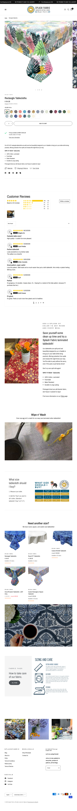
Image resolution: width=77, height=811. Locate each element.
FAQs (62, 396)
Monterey (16, 116)
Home (6, 18)
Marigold (68, 111)
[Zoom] (68, 25)
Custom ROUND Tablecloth (59, 551)
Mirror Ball (11, 116)
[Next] (41, 90)
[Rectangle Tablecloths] (15, 541)
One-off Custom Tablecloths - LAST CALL (14, 593)
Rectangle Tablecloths (10, 556)
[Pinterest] (13, 173)
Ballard (11, 111)
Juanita (55, 111)
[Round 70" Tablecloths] (38, 541)
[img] (18, 230)
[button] (27, 201)
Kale (60, 111)
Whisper (38, 116)
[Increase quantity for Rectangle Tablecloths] (11, 123)
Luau (64, 111)
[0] (71, 9)
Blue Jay (24, 111)
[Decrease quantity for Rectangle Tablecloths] (6, 123)
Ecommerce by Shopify (33, 802)
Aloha (7, 111)
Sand (33, 116)
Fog (42, 111)
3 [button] (38, 303)
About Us (7, 755)
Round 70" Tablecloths (34, 556)
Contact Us (25, 755)
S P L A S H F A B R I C (12, 749)
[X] (10, 173)
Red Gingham (20, 111)
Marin (7, 116)
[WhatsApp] (17, 173)
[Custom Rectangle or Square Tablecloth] (38, 577)
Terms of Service (9, 766)
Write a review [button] (64, 201)
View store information (14, 137)
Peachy (20, 116)
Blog (6, 753)
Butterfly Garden (29, 111)
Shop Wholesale (26, 753)
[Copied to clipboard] (21, 173)
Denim (38, 111)
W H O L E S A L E (28, 749)
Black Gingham (16, 111)
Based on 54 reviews (13, 203)
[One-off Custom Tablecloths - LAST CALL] (15, 577)
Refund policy (8, 764)
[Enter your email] (59, 768)
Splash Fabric (9, 553)
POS (24, 802)
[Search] (68, 9)
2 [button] (36, 303)
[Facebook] (6, 173)
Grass (46, 111)
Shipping (6, 104)
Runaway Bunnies (29, 116)
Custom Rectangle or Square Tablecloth (35, 593)
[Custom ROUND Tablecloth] (62, 538)
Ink (51, 111)
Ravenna (24, 116)
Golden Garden (33, 111)
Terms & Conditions (10, 761)
